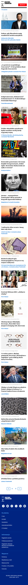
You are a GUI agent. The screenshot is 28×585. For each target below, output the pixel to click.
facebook (3, 506)
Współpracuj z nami (7, 560)
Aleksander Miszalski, (7, 38)
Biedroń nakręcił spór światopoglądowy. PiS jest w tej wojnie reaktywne (12, 260)
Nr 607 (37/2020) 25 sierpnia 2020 (10, 192)
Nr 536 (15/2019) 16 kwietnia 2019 (10, 319)
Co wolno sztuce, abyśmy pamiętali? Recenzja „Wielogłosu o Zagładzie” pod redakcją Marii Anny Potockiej (13, 356)
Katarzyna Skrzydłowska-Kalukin (10, 40)
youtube (7, 506)
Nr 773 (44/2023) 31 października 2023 (11, 62)
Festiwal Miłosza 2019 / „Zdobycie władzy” (13, 293)
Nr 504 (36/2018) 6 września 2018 (10, 416)
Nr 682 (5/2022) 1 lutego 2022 (9, 159)
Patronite (4, 569)
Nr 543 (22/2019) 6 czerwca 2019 (10, 289)
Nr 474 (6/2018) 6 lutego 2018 (9, 476)
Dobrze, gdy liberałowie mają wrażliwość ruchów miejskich (11, 34)
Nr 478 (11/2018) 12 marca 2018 (9, 446)
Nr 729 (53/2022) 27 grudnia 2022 (10, 125)
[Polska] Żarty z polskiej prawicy (12, 479)
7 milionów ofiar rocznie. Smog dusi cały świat (12, 228)
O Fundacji (4, 528)
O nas (3, 516)
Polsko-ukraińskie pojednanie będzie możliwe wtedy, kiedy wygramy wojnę (12, 130)
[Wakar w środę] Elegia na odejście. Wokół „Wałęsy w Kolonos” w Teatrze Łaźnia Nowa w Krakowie (13, 389)
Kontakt (4, 519)
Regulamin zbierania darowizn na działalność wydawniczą (8, 545)
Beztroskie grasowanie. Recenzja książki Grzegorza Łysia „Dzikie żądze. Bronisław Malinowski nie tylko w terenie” (13, 164)
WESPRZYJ (22, 4)
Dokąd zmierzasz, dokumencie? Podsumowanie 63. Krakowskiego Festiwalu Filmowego (13, 98)
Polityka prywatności (7, 541)
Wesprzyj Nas (5, 563)
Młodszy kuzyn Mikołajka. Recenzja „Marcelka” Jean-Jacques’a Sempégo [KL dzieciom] (13, 324)
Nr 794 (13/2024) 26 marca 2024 (10, 30)
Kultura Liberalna (6, 3)
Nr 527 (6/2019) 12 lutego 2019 (9, 351)
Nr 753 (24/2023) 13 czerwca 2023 (10, 94)
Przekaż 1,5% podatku (8, 566)
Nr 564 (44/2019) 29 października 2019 (11, 224)
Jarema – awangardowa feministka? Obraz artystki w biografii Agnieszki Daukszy (11, 197)
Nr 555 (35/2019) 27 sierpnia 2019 (10, 256)
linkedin (20, 506)
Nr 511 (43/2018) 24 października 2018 (11, 384)
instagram (12, 506)
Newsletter (5, 522)
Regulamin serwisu (6, 538)
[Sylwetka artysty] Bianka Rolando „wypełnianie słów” (13, 420)
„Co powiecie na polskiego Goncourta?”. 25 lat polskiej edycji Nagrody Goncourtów (13, 67)
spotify (24, 506)
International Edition (7, 525)
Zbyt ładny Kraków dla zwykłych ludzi (12, 450)
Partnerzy (4, 557)
